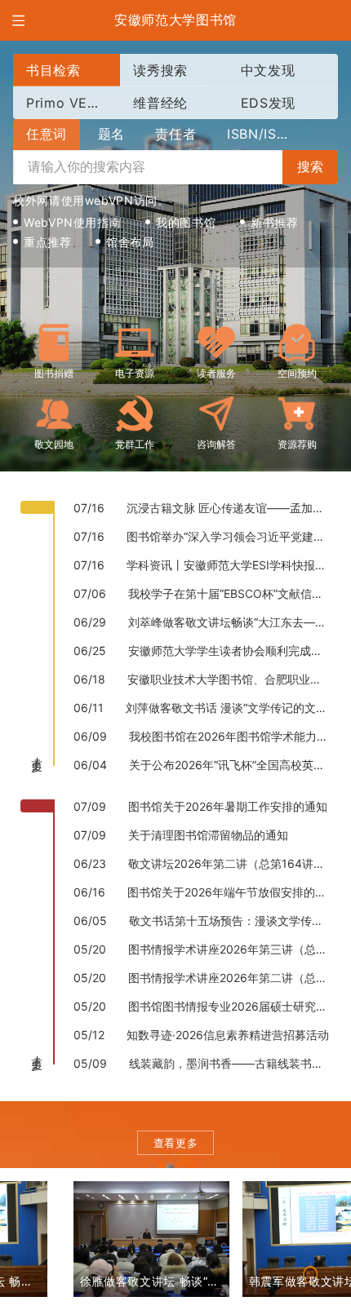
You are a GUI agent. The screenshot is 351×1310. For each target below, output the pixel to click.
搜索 (310, 167)
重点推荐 (48, 242)
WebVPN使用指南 (72, 222)
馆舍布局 (130, 242)
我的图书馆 (185, 222)
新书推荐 (275, 222)
